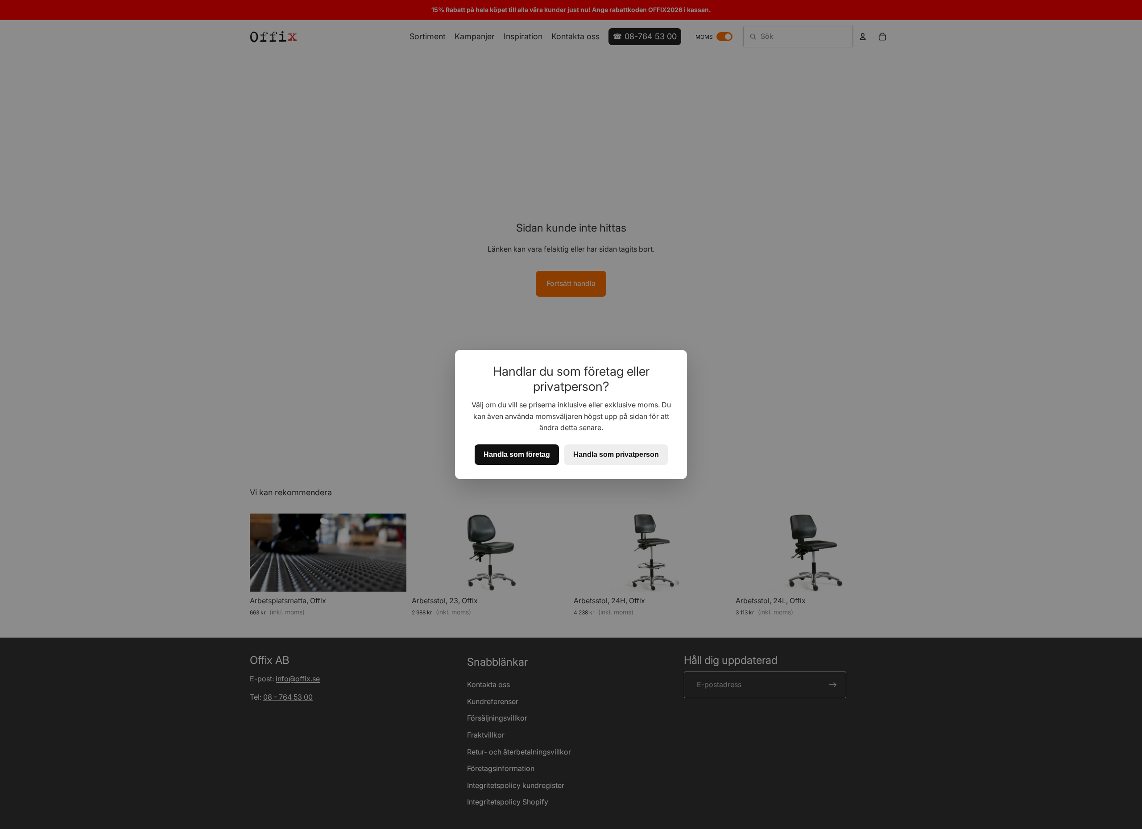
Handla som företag (517, 454)
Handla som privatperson (616, 454)
